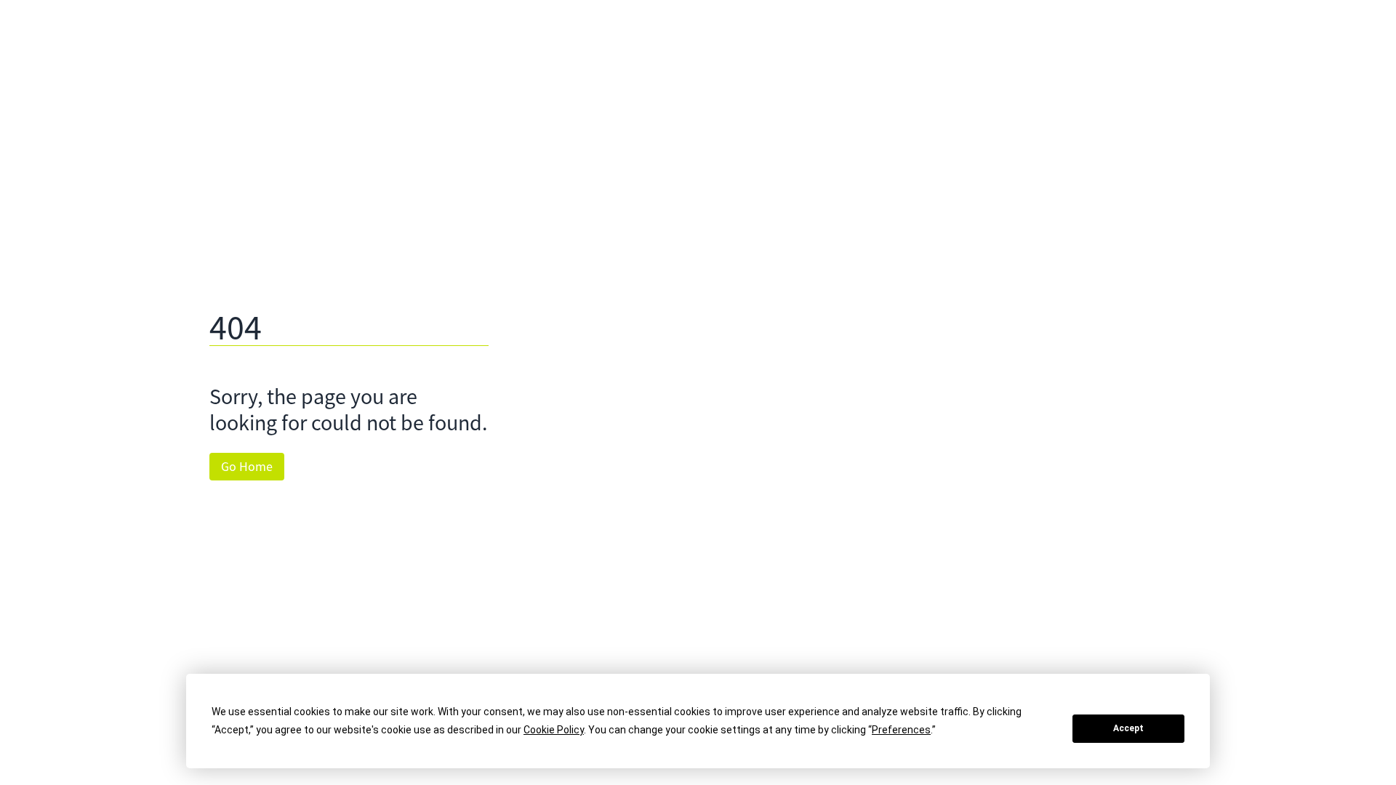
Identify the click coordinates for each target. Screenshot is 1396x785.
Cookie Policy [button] (554, 730)
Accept (1128, 728)
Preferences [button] (901, 730)
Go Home (247, 467)
